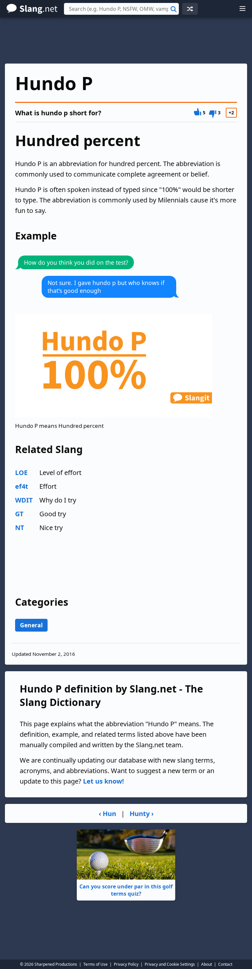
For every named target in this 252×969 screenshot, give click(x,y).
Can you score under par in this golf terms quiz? (126, 890)
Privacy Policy (126, 964)
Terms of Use (95, 964)
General (31, 625)
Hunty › (142, 813)
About (206, 964)
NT (19, 527)
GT (19, 513)
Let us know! (103, 781)
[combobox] (121, 9)
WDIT (24, 500)
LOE (21, 472)
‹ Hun (107, 813)
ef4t (21, 486)
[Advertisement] (126, 40)
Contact (225, 964)
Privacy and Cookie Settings (170, 964)
